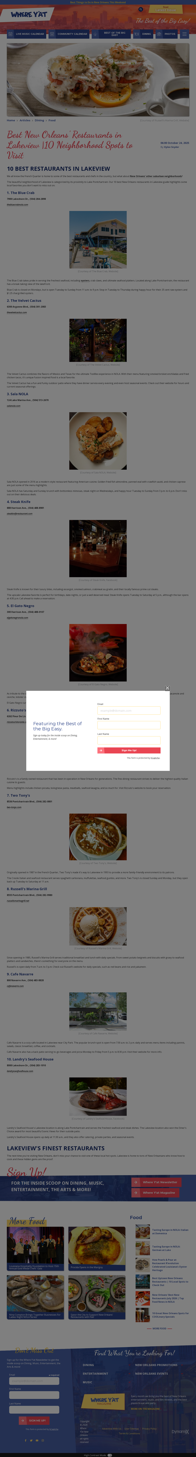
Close (167, 688)
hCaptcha (155, 757)
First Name (103, 718)
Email (100, 704)
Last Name (103, 734)
